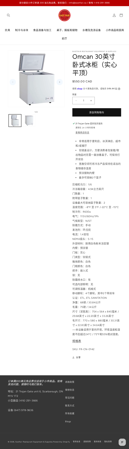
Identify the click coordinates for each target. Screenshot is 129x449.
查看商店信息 (82, 132)
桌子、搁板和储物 (67, 30)
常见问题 (69, 397)
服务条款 (97, 442)
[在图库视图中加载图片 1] (15, 120)
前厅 (64, 38)
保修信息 (69, 390)
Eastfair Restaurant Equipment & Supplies (34, 442)
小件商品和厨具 (115, 30)
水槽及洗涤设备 (91, 30)
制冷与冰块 (21, 30)
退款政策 (69, 382)
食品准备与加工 (42, 30)
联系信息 (76, 442)
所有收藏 (69, 413)
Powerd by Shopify (61, 442)
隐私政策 (108, 442)
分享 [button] (78, 357)
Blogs (68, 421)
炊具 (7, 30)
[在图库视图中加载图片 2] (29, 120)
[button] (8, 15)
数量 (74, 94)
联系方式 (69, 405)
